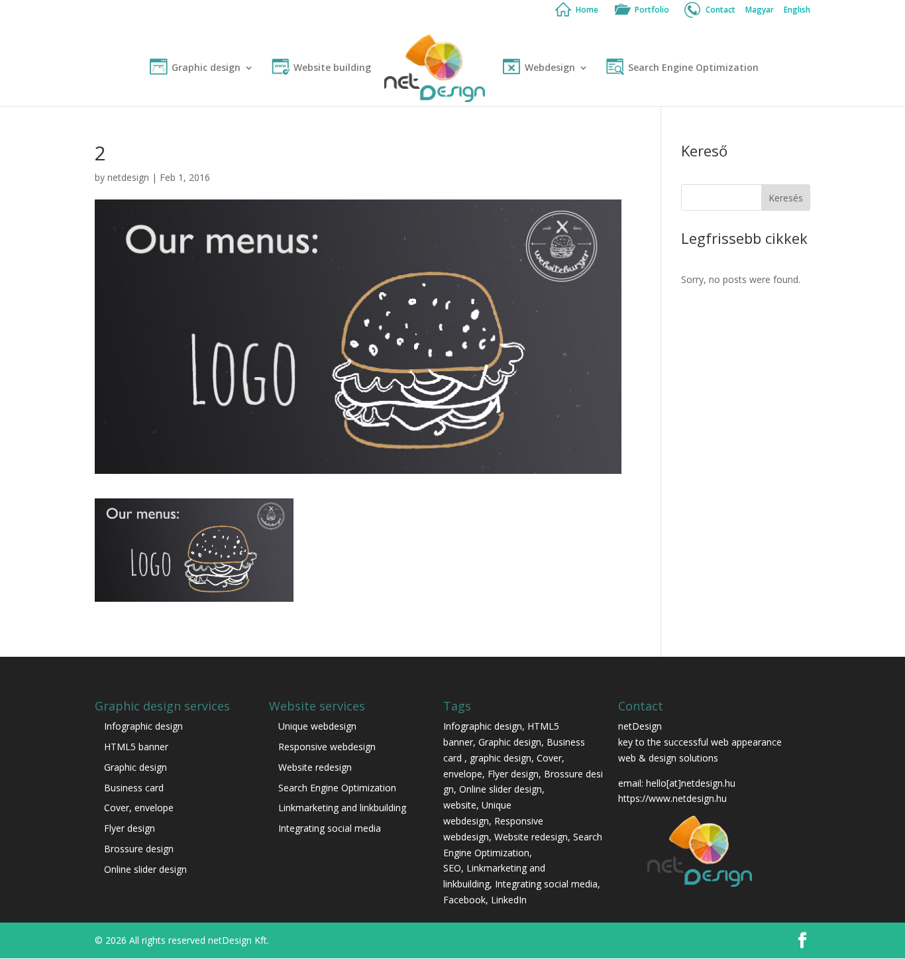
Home (587, 10)
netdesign (128, 177)
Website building (332, 68)
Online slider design (145, 869)
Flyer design (129, 828)
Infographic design (143, 726)
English (797, 10)
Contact (720, 10)
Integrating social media (329, 828)
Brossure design (139, 848)
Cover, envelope (140, 807)
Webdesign (550, 68)
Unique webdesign (317, 726)
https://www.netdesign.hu (672, 798)
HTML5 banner (136, 746)
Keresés (786, 198)
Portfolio (652, 10)
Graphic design (206, 68)
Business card (134, 787)
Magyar (759, 10)
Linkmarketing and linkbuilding (342, 807)
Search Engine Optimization (693, 68)
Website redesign (315, 767)
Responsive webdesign (327, 746)
